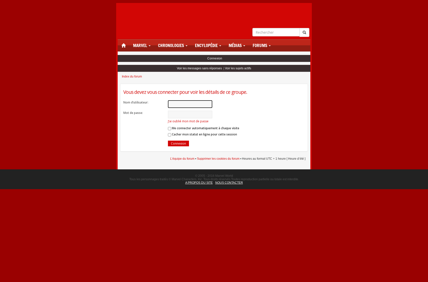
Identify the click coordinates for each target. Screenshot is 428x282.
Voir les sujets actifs (238, 68)
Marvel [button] (140, 46)
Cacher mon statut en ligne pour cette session (204, 134)
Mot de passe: (133, 113)
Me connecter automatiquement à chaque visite (205, 128)
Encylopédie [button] (207, 46)
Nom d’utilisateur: (135, 102)
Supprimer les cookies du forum (218, 158)
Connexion (214, 58)
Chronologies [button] (171, 46)
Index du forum (132, 76)
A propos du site (199, 182)
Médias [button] (236, 46)
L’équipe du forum (182, 158)
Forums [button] (260, 46)
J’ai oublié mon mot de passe (188, 121)
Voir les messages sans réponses (199, 68)
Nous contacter (229, 182)
